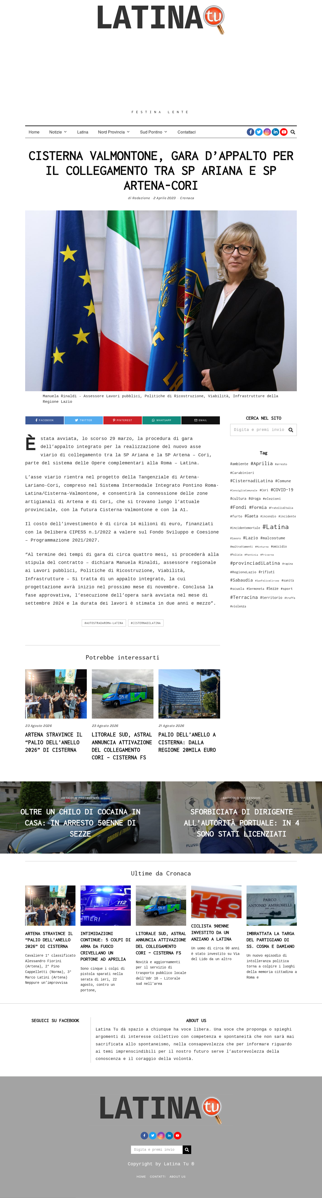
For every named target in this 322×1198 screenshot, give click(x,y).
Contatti (158, 1176)
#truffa (290, 597)
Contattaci (187, 132)
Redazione (141, 198)
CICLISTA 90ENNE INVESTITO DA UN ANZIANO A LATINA (211, 932)
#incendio (268, 516)
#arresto (281, 464)
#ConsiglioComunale (243, 490)
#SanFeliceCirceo (267, 580)
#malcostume (272, 538)
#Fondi (238, 507)
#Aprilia (262, 463)
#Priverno (267, 554)
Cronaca (187, 198)
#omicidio (279, 546)
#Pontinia (251, 554)
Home (34, 132)
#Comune (283, 480)
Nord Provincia (111, 132)
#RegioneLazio (243, 572)
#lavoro (235, 538)
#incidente (287, 516)
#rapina (287, 563)
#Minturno (262, 546)
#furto (236, 516)
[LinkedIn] (275, 132)
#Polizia (236, 554)
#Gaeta (251, 515)
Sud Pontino (151, 132)
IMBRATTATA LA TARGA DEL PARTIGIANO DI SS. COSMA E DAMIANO (270, 940)
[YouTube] (284, 132)
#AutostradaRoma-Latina (104, 623)
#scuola (237, 589)
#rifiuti (267, 572)
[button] (291, 430)
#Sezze (272, 588)
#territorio (271, 597)
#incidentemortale (245, 528)
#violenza (238, 606)
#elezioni (272, 499)
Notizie (55, 132)
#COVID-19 (282, 489)
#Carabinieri (242, 473)
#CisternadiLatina (146, 623)
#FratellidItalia (281, 507)
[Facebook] (250, 132)
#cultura (238, 498)
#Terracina (244, 597)
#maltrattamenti (241, 546)
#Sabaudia (241, 580)
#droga (255, 498)
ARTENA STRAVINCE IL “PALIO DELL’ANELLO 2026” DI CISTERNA (54, 742)
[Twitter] (259, 132)
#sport (287, 589)
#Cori (264, 490)
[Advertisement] (161, 72)
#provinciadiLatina (255, 563)
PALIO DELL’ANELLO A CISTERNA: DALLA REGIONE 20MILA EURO (187, 742)
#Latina (275, 526)
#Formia (258, 507)
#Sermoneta (255, 589)
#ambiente (239, 464)
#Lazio (250, 537)
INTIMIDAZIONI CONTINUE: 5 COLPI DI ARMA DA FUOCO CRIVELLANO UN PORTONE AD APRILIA (105, 946)
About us (178, 1176)
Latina (82, 132)
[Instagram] (267, 132)
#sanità (287, 580)
